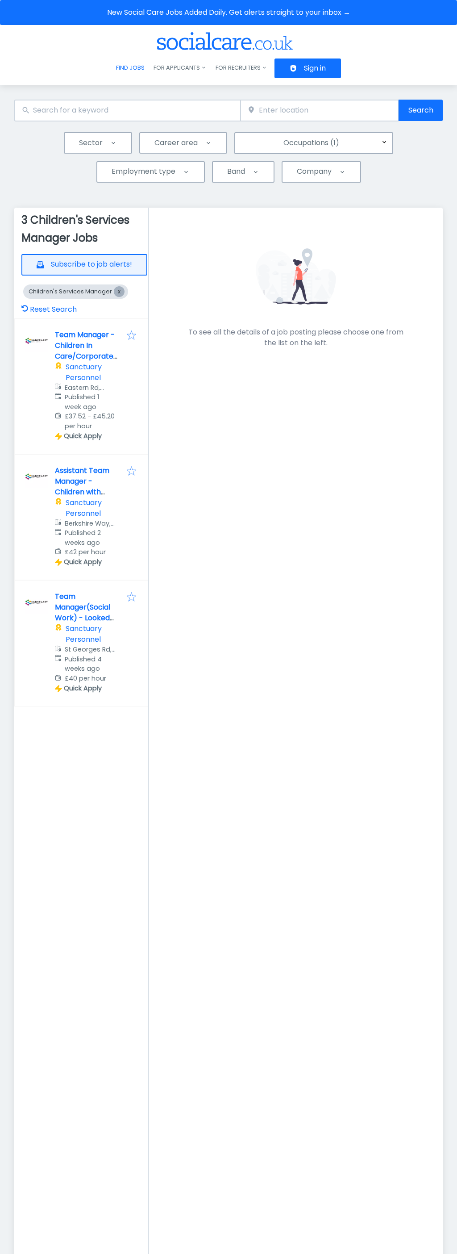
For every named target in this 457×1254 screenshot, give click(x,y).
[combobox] (127, 110)
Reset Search (53, 309)
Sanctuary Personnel (84, 372)
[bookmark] (131, 336)
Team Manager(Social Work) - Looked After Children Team (82, 617)
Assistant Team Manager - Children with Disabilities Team (84, 486)
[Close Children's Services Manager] (119, 291)
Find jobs (130, 67)
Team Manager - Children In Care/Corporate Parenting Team (85, 351)
